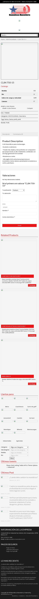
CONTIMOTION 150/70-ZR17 (11, 276)
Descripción (6, 134)
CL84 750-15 (21, 39)
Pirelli (7, 123)
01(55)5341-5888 (7, 537)
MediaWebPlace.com (6, 594)
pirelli (19, 119)
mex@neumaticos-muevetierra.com (15, 539)
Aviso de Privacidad (31, 596)
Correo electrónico (8, 217)
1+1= (3, 204)
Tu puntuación (6, 190)
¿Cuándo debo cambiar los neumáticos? (23, 477)
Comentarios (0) (18, 134)
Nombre (5, 210)
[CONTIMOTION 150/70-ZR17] (19, 257)
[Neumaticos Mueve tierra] (19, 10)
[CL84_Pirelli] (19, 61)
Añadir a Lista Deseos (7, 106)
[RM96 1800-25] (19, 357)
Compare (30, 108)
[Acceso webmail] (19, 30)
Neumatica (22, 116)
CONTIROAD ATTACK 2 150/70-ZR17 (13, 326)
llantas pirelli (13, 119)
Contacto (21, 596)
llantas (7, 119)
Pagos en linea (10, 548)
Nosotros (14, 596)
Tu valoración (6, 193)
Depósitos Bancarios (12, 549)
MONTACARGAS (11, 39)
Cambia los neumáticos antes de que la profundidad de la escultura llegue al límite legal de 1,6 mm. (23, 488)
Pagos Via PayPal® (11, 551)
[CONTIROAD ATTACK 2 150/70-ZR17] (19, 307)
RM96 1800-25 (6, 376)
